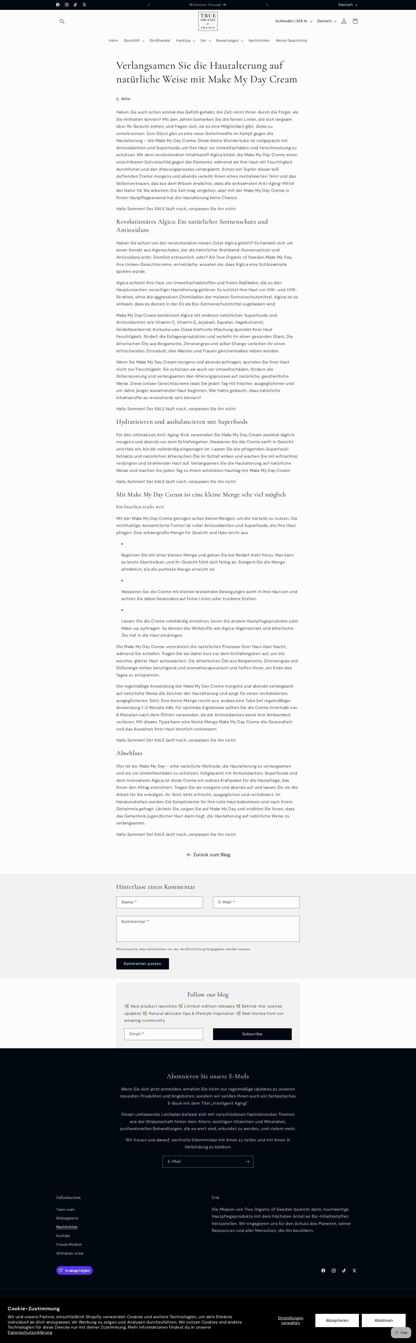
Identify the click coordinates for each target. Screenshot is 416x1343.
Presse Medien (69, 1244)
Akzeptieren (337, 1320)
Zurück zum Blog (211, 855)
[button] (61, 21)
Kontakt (63, 1235)
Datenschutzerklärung (30, 1332)
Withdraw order (70, 1253)
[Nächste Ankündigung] (267, 5)
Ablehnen (384, 1320)
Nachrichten (67, 1226)
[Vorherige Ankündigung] (148, 5)
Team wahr (65, 1209)
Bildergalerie (67, 1218)
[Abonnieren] (247, 1162)
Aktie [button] (125, 98)
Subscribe (252, 1033)
